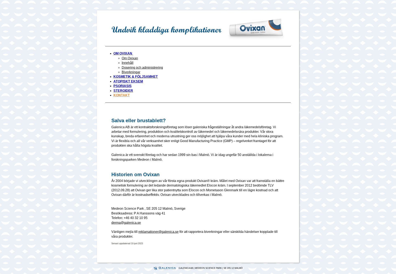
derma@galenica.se (126, 222)
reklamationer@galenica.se (158, 231)
